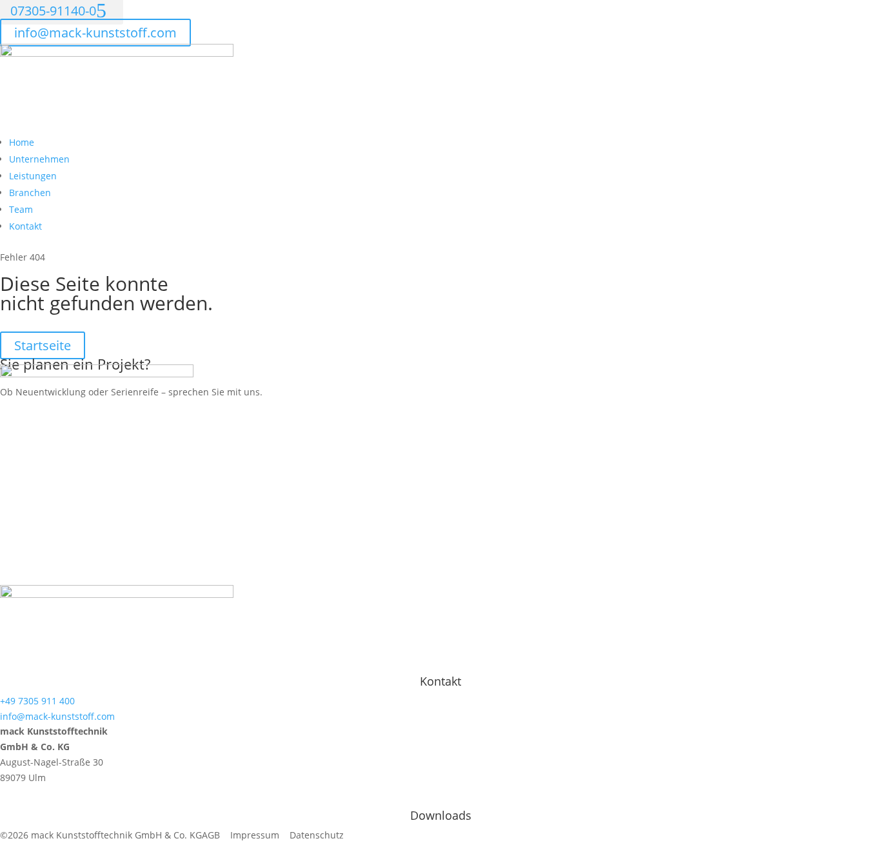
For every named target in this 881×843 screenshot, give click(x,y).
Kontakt (25, 226)
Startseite (42, 345)
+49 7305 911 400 (37, 701)
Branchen (30, 192)
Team (21, 209)
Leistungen (33, 176)
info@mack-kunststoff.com (95, 32)
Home (21, 142)
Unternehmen (39, 159)
